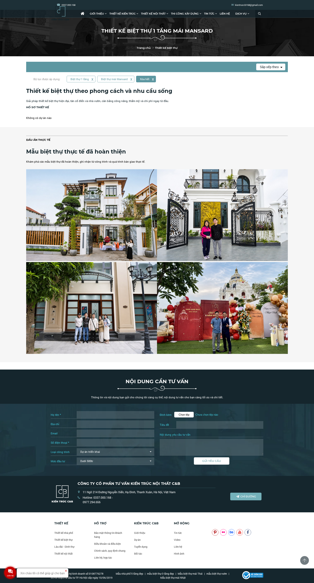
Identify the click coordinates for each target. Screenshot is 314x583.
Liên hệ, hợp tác (103, 557)
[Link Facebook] (248, 532)
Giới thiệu (97, 13)
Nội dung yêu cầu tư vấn (175, 434)
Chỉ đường (248, 496)
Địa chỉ (55, 424)
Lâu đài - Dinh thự (64, 546)
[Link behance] (232, 532)
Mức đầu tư (58, 461)
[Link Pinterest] (215, 532)
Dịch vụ (241, 13)
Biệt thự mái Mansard (116, 79)
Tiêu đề (164, 425)
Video (177, 539)
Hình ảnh (179, 553)
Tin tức (209, 13)
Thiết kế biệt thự (63, 539)
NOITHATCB (217, 523)
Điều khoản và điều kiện (107, 543)
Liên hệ (225, 13)
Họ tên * (56, 415)
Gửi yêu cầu (211, 461)
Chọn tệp (184, 414)
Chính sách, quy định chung (109, 550)
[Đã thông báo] (252, 578)
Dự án (137, 539)
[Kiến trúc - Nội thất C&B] (60, 13)
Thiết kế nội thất (153, 13)
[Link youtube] (240, 532)
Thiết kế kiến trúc (122, 13)
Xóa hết (147, 79)
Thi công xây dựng (185, 13)
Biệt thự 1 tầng (82, 79)
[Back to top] (304, 560)
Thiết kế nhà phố (63, 533)
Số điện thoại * (60, 442)
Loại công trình (60, 452)
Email (54, 433)
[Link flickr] (223, 532)
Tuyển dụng (140, 546)
